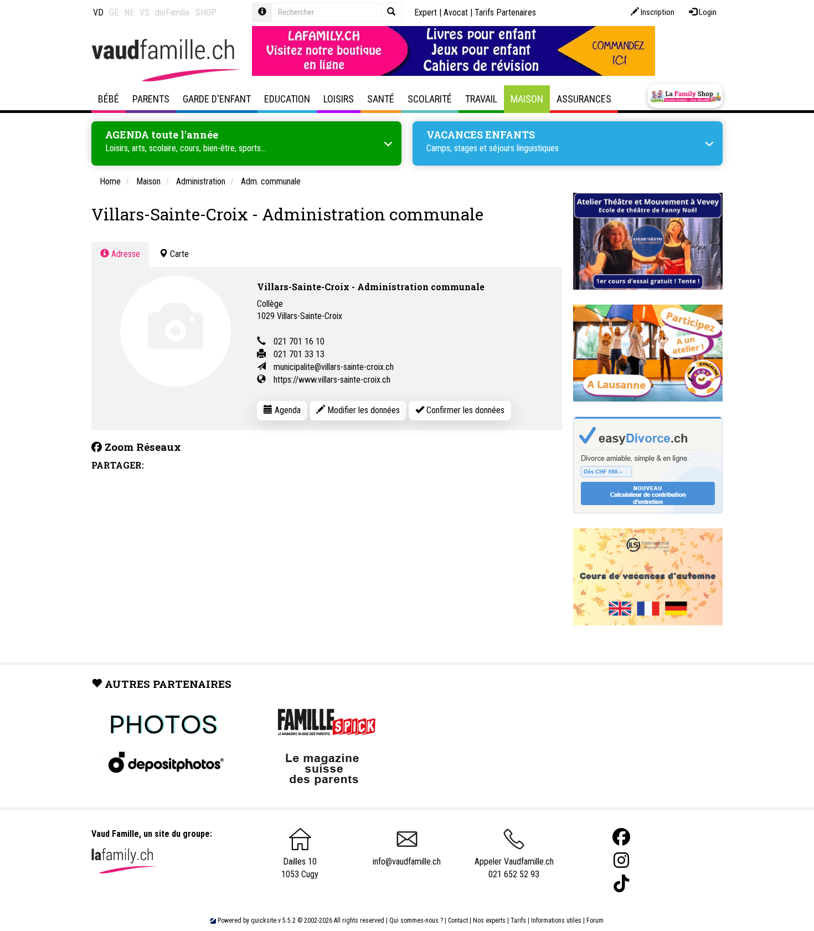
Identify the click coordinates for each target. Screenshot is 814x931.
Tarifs (518, 920)
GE (114, 12)
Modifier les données (362, 410)
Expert (425, 12)
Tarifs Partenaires (505, 12)
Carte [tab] (178, 254)
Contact (458, 920)
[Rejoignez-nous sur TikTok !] (621, 883)
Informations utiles (556, 920)
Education (287, 99)
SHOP (206, 12)
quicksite (263, 920)
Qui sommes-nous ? (416, 920)
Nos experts (489, 920)
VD (98, 12)
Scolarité (430, 99)
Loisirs (338, 99)
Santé (380, 99)
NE (129, 12)
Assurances (584, 99)
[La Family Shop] (685, 96)
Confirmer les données (464, 410)
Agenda (286, 410)
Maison (527, 99)
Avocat (456, 12)
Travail (481, 99)
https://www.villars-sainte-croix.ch (332, 379)
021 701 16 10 (299, 341)
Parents (150, 99)
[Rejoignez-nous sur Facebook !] (621, 837)
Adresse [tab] (124, 254)
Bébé (108, 99)
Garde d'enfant (217, 99)
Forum (595, 920)
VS (145, 12)
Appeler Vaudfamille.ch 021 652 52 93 (514, 867)
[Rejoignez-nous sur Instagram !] (621, 860)
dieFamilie (172, 12)
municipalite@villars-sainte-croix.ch (334, 367)
